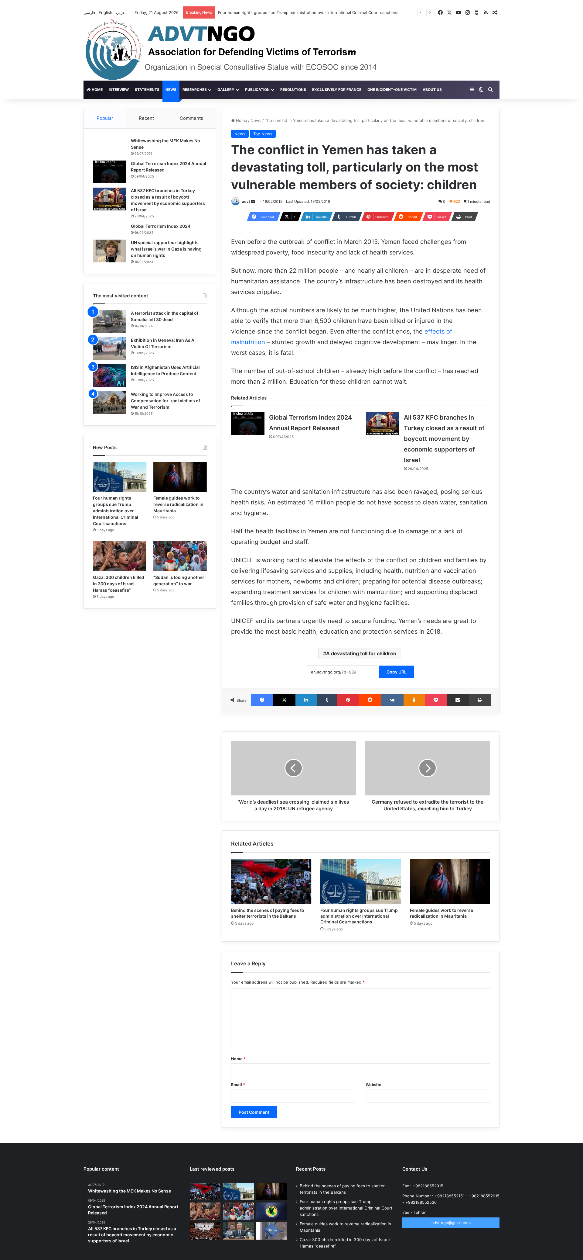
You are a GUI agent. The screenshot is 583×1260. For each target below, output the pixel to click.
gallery (225, 89)
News (170, 89)
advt (246, 201)
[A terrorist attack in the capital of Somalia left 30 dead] (109, 321)
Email (238, 1084)
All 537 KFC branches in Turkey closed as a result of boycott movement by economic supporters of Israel (444, 439)
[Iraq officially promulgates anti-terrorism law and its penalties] (271, 1211)
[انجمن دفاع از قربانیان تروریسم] (242, 49)
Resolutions (293, 89)
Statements (147, 89)
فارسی (90, 12)
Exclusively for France (336, 89)
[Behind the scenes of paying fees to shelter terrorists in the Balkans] (271, 881)
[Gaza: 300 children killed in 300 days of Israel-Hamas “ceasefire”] (119, 556)
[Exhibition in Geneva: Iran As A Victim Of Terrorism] (109, 348)
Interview (119, 89)
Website (373, 1084)
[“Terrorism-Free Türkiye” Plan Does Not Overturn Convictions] (205, 1231)
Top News (262, 133)
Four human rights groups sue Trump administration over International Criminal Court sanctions (308, 12)
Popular (105, 118)
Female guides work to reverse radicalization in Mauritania (178, 504)
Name (238, 1058)
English (106, 12)
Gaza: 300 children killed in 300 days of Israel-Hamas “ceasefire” (118, 584)
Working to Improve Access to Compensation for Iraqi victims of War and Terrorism (165, 401)
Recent (146, 118)
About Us (432, 89)
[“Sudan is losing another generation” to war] (180, 556)
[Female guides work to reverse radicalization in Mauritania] (450, 881)
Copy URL (397, 671)
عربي (121, 12)
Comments (191, 118)
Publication (257, 89)
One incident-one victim (392, 89)
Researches (194, 89)
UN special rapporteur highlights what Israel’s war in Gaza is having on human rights (166, 249)
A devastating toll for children (361, 653)
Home (97, 89)
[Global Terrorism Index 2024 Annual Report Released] (247, 423)
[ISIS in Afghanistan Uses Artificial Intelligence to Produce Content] (109, 375)
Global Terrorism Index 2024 (160, 226)
